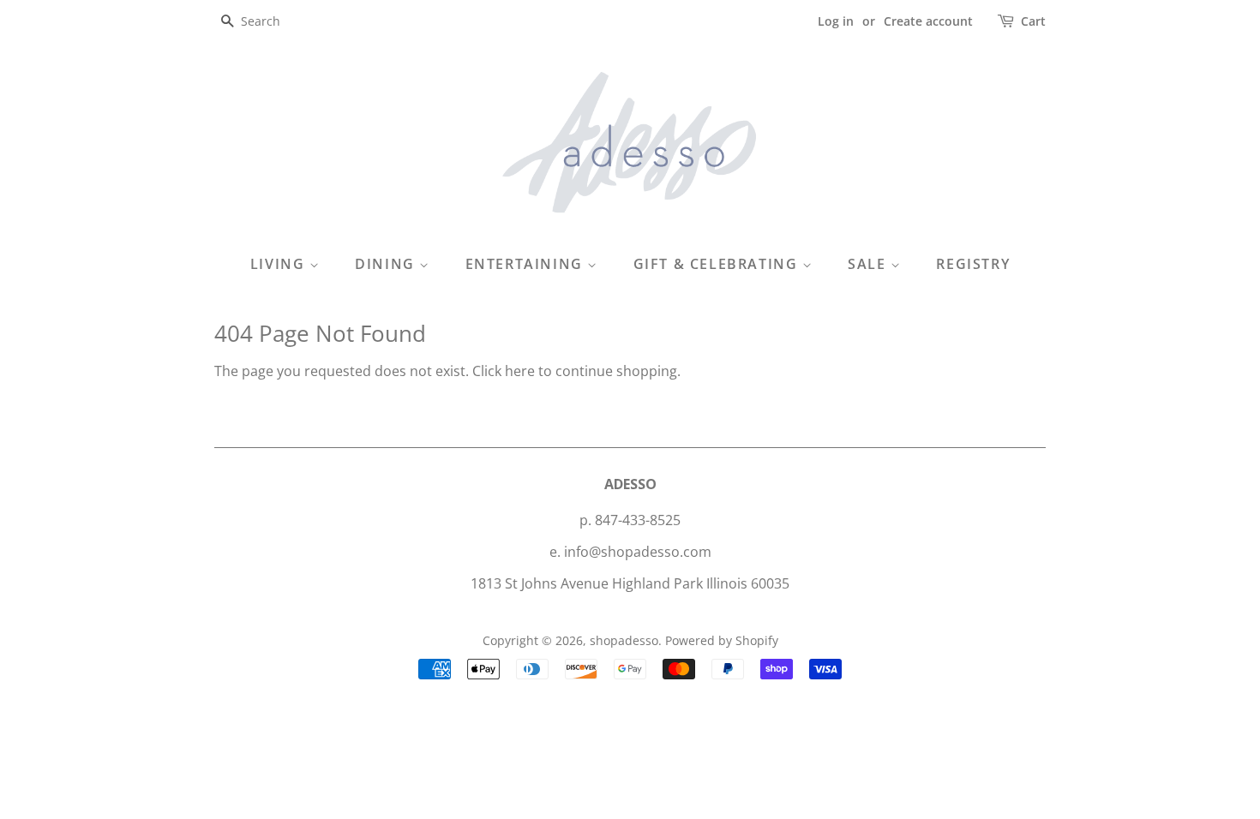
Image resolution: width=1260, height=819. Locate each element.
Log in (836, 21)
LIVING (279, 263)
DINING (387, 263)
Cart (1033, 21)
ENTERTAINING (526, 263)
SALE (869, 263)
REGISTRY (973, 263)
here (520, 371)
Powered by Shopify (721, 640)
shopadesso (624, 640)
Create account (928, 21)
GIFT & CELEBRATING (717, 263)
